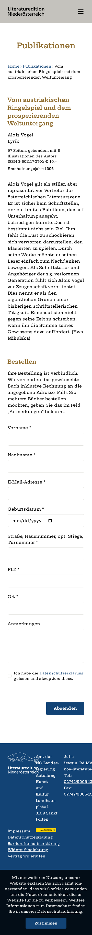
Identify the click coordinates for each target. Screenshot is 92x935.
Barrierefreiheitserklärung (18, 843)
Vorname (19, 427)
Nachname (21, 454)
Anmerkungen (24, 623)
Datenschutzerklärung (18, 837)
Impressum (18, 831)
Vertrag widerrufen (18, 856)
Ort (13, 596)
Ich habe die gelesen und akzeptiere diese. (49, 676)
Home (13, 66)
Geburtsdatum (26, 509)
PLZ (13, 569)
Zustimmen (46, 923)
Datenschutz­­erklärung (59, 911)
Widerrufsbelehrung (18, 849)
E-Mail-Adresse (26, 482)
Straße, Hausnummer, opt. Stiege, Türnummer (45, 539)
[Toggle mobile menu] (81, 11)
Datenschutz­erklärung (62, 673)
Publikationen (37, 66)
